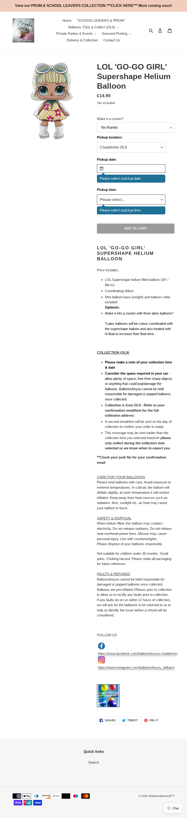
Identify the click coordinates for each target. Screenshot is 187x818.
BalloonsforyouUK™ (161, 796)
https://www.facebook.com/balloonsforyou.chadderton (137, 653)
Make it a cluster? (110, 119)
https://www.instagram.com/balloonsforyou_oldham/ (136, 667)
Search (93, 762)
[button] (131, 168)
